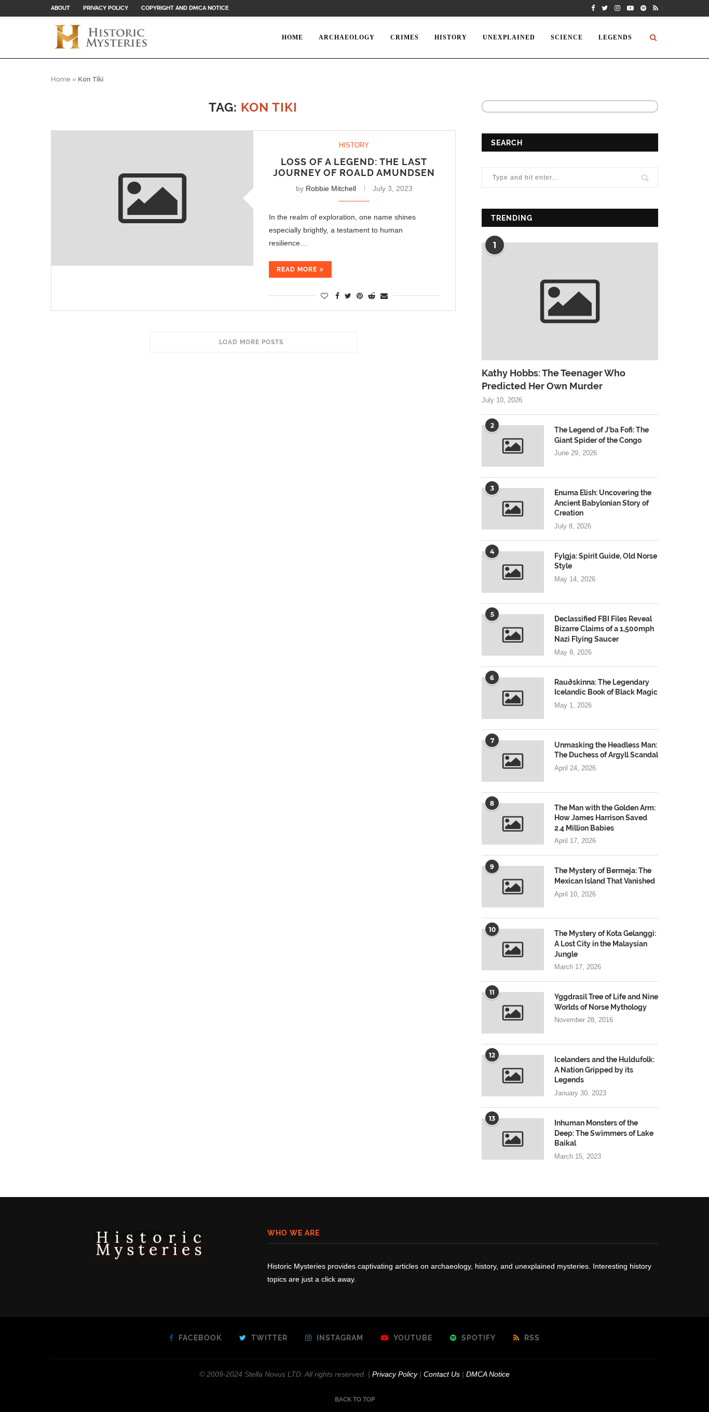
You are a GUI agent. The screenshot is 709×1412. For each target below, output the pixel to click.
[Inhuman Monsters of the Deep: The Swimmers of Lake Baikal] (513, 1139)
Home (292, 37)
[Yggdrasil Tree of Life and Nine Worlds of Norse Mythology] (513, 1013)
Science (567, 37)
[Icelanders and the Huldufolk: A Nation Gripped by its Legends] (513, 1075)
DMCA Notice (488, 1374)
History (450, 37)
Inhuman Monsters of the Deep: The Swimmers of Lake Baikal (603, 1133)
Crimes (404, 37)
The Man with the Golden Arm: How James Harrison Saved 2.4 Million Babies (605, 818)
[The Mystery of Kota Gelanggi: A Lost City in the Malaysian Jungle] (513, 949)
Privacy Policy (105, 8)
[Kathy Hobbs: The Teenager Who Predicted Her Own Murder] (570, 301)
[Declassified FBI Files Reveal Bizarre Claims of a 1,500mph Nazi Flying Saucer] (513, 635)
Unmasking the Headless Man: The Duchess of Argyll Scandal (606, 750)
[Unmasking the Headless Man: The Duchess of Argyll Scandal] (513, 761)
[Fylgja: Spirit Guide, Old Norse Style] (513, 572)
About (60, 8)
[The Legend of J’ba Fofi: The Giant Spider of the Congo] (513, 446)
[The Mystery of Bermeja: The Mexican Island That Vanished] (513, 886)
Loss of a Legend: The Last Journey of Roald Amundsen (354, 167)
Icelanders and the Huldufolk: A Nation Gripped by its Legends (604, 1069)
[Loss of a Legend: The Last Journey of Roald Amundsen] (152, 198)
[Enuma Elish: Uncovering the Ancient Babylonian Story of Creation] (513, 509)
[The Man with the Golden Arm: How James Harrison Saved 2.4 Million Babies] (513, 824)
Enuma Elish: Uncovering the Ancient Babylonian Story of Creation (602, 502)
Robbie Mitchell (331, 188)
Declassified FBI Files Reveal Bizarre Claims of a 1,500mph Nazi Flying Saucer (604, 629)
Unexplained (509, 37)
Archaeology (347, 37)
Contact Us (442, 1374)
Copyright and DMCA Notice (185, 8)
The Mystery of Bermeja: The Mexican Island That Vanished (604, 875)
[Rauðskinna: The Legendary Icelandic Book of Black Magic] (513, 698)
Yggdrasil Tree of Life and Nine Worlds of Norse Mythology (606, 1002)
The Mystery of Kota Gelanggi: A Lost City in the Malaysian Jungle (605, 943)
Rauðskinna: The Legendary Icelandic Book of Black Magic (606, 687)
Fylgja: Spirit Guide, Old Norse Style (605, 561)
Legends (615, 37)
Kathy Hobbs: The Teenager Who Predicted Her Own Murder (553, 379)
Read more (297, 269)
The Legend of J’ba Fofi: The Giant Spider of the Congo (601, 435)
